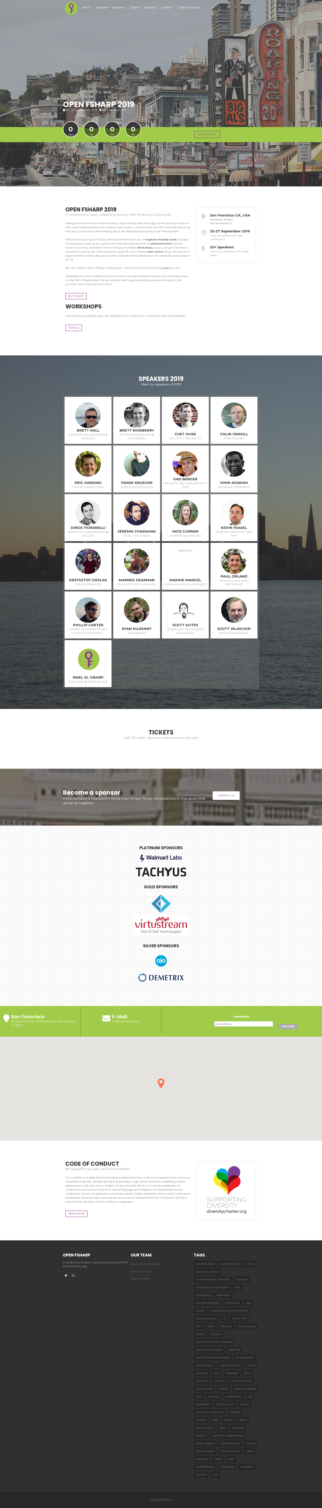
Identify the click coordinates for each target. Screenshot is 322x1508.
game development (209, 1349)
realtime (234, 1412)
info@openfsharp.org (125, 1021)
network (213, 1396)
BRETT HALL (88, 430)
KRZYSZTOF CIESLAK (88, 580)
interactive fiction (230, 1365)
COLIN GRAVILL (234, 434)
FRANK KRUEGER (136, 483)
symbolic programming (228, 1435)
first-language (247, 1326)
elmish (200, 1310)
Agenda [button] (101, 7)
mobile (223, 1388)
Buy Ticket (76, 296)
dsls (248, 1302)
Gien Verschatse (141, 1271)
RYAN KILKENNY (136, 629)
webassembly (205, 1466)
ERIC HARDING (88, 483)
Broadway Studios (221, 219)
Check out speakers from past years (229, 253)
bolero (250, 1263)
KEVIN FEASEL (234, 528)
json (217, 1373)
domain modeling (207, 1302)
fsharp (200, 1334)
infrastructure (204, 1365)
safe (215, 1419)
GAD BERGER (185, 479)
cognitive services (207, 1271)
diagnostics (224, 1295)
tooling (251, 1443)
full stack (216, 1334)
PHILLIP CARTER (88, 625)
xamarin (201, 1474)
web (231, 1459)
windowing (227, 1466)
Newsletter (241, 1017)
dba (237, 1287)
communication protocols (212, 1279)
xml (215, 1474)
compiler (241, 1279)
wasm (218, 1459)
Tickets (134, 7)
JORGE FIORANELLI (88, 528)
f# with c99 (239, 1318)
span (223, 1427)
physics (244, 1404)
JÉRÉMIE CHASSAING (137, 531)
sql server (238, 1427)
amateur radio (205, 1263)
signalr (243, 1419)
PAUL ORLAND (234, 576)
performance (224, 1404)
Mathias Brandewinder (145, 1264)
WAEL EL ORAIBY (88, 677)
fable (211, 1326)
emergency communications (229, 1310)
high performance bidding (213, 1357)
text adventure (230, 1443)
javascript (202, 1373)
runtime (201, 1419)
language (232, 1373)
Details (73, 327)
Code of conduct (189, 7)
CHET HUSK (185, 434)
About (86, 7)
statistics (201, 1435)
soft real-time (204, 1427)
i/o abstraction (245, 1357)
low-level (202, 1380)
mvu (199, 1396)
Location (167, 7)
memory (219, 1380)
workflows (246, 1466)
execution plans (206, 1318)
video (249, 1451)
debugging (203, 1295)
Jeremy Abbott (140, 1278)
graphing (234, 1349)
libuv (247, 1373)
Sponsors (150, 7)
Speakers (118, 7)
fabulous (226, 1326)
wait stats (202, 1459)
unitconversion (230, 1451)
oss (250, 1396)
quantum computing (209, 1412)
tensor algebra (205, 1443)
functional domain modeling (214, 1341)
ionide (252, 1365)
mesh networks (241, 1380)
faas (198, 1326)
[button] (161, 1083)
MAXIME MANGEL (185, 580)
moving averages (245, 1388)
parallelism (203, 1404)
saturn (228, 1419)
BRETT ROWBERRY (136, 430)
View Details (207, 134)
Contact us (226, 795)
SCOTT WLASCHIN (234, 629)
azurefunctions (230, 1263)
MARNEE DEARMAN (137, 580)
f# (224, 1318)
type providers (205, 1451)
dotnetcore (232, 1302)
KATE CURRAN (185, 531)
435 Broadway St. (221, 223)
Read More (76, 1213)
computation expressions (212, 1287)
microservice (204, 1388)
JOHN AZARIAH (234, 483)
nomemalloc (233, 1396)
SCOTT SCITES (185, 625)
